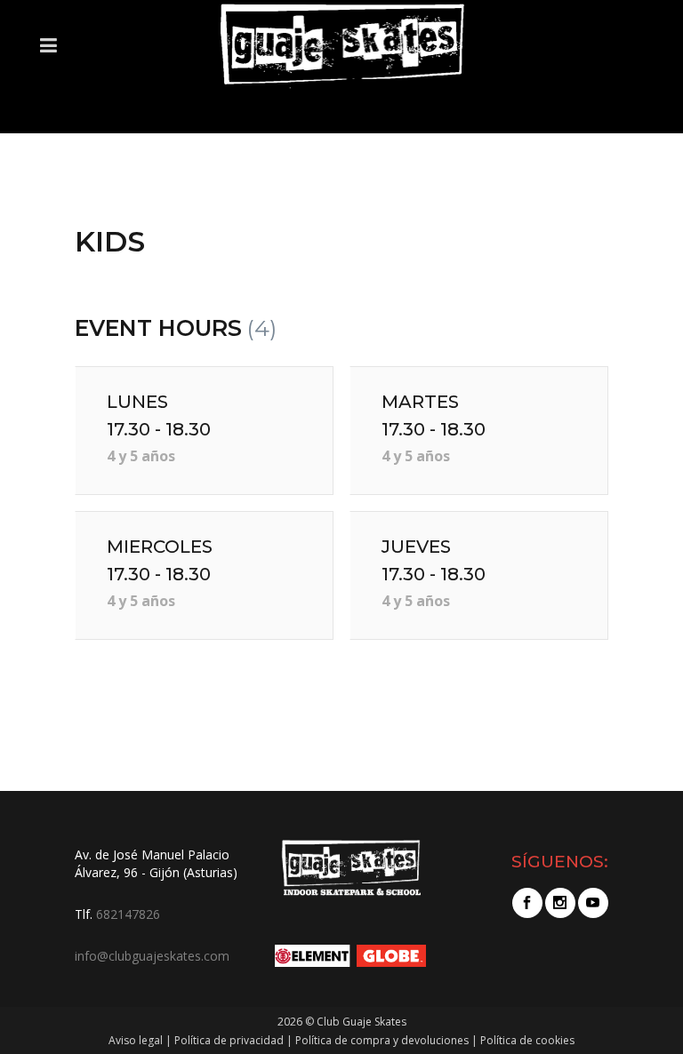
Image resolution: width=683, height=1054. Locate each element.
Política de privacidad (229, 1040)
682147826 (128, 914)
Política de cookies (527, 1040)
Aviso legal (135, 1040)
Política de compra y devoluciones (382, 1040)
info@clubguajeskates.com (152, 955)
